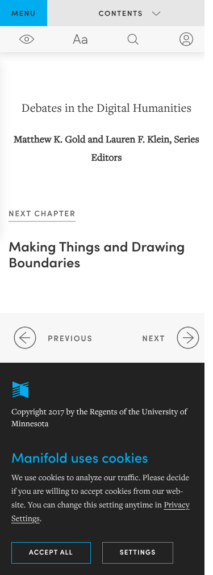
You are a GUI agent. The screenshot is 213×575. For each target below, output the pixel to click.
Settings (138, 552)
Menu (23, 12)
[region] (106, 132)
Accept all (51, 552)
